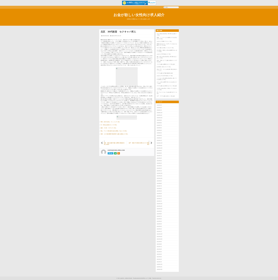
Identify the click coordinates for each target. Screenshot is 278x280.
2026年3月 (159, 105)
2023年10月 (159, 178)
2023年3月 (159, 196)
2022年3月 (159, 226)
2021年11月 (159, 236)
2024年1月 (159, 170)
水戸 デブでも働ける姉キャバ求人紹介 (166, 96)
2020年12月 (159, 264)
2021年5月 (159, 251)
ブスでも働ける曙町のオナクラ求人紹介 (166, 64)
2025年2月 (159, 138)
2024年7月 (159, 155)
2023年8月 (159, 183)
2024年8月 (159, 153)
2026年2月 (159, 107)
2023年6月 (159, 188)
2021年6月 (159, 249)
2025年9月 (159, 120)
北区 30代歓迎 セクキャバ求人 (118, 31)
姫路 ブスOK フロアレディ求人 (108, 127)
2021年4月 (159, 254)
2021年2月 (159, 259)
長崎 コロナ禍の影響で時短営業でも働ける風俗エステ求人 (114, 134)
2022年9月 (159, 211)
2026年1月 (159, 110)
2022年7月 (159, 216)
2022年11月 (159, 206)
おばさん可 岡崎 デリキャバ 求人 (164, 41)
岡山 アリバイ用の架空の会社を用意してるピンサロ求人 (114, 131)
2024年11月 (159, 145)
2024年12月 (159, 143)
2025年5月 (159, 130)
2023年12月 (159, 173)
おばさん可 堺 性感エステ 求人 (164, 54)
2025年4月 (159, 132)
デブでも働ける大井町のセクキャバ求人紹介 (167, 85)
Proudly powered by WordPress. (139, 278)
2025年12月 (159, 112)
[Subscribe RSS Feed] (118, 153)
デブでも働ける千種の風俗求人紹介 (165, 73)
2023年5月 (159, 191)
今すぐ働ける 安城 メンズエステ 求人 (165, 47)
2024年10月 (159, 148)
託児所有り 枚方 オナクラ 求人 (164, 66)
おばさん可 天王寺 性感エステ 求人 (165, 75)
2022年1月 (159, 231)
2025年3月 (159, 135)
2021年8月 (159, 244)
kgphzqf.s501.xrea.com (116, 35)
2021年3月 (159, 256)
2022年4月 (159, 223)
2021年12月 (159, 234)
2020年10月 (159, 269)
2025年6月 (159, 127)
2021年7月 (159, 246)
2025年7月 (159, 125)
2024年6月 (159, 158)
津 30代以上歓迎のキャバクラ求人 (109, 124)
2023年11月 (159, 175)
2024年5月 (159, 160)
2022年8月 (159, 213)
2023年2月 (159, 198)
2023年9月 (159, 180)
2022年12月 (159, 203)
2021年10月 (159, 239)
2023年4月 (159, 193)
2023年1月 (159, 201)
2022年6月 (159, 218)
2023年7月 (159, 186)
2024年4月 (159, 163)
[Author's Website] (115, 153)
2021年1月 (159, 261)
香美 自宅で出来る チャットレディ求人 (110, 121)
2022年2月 (159, 229)
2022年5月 (159, 221)
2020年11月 (159, 266)
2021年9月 (159, 241)
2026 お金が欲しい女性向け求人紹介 (124, 278)
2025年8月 (159, 122)
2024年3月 (159, 165)
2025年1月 (159, 140)
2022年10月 (159, 208)
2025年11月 (159, 115)
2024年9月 (159, 150)
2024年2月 (159, 168)
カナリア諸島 (148, 278)
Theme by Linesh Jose (157, 278)
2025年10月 (159, 117)
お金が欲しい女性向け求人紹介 (139, 15)
